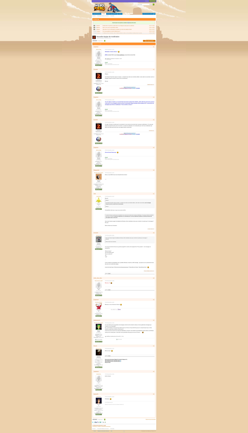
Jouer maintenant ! (96, 13)
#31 (153, 320)
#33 (153, 371)
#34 (153, 394)
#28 (153, 232)
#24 (153, 119)
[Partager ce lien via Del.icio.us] (96, 422)
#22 (153, 69)
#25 (153, 147)
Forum (103, 13)
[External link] (129, 87)
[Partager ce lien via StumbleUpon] (100, 422)
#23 (153, 97)
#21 (153, 46)
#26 (153, 170)
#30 (153, 299)
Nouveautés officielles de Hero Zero (103, 428)
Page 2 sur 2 (100, 40)
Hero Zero (94, 428)
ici (120, 360)
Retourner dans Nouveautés (151, 419)
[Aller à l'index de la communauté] (108, 7)
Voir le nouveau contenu (147, 13)
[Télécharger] (105, 422)
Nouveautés (112, 428)
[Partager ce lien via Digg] (95, 422)
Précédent (95, 40)
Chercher (134, 88)
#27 (153, 193)
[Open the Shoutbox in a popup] (98, 19)
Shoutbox (114, 13)
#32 (153, 345)
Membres (109, 13)
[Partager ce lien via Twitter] (92, 422)
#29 (153, 278)
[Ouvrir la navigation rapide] (154, 14)
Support (120, 13)
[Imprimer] (103, 422)
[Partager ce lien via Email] (101, 422)
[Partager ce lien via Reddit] (98, 422)
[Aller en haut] (124, 431)
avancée (155, 4)
